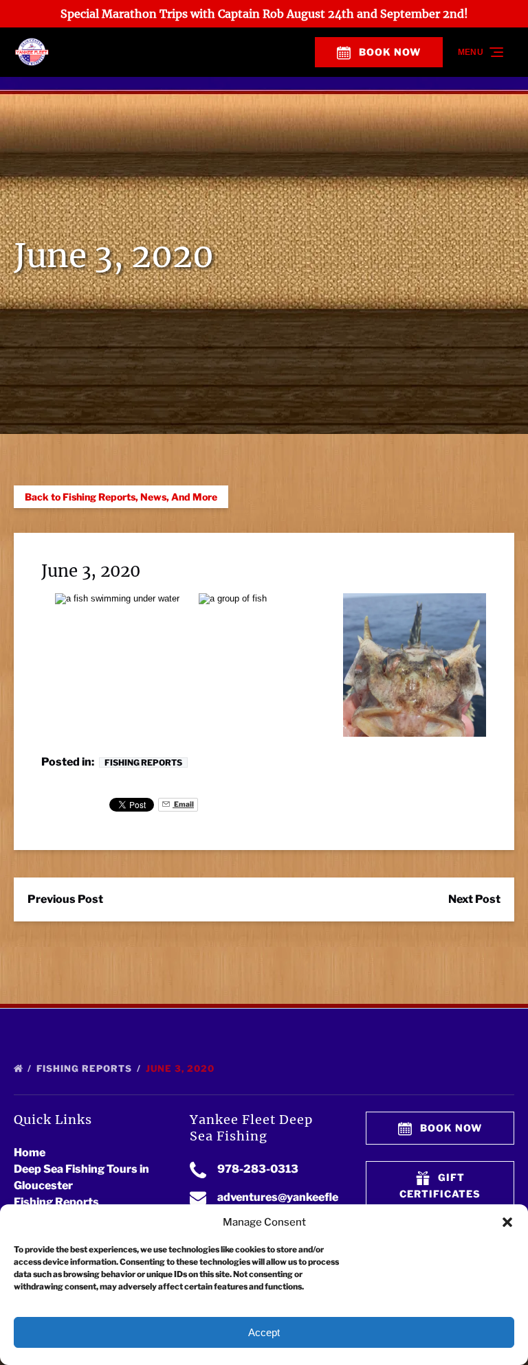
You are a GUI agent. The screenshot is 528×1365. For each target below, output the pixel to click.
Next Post (474, 899)
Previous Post (65, 899)
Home (29, 1152)
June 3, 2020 (181, 1068)
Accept (264, 1332)
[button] (507, 1222)
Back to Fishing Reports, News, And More (121, 497)
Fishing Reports (143, 762)
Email (183, 804)
